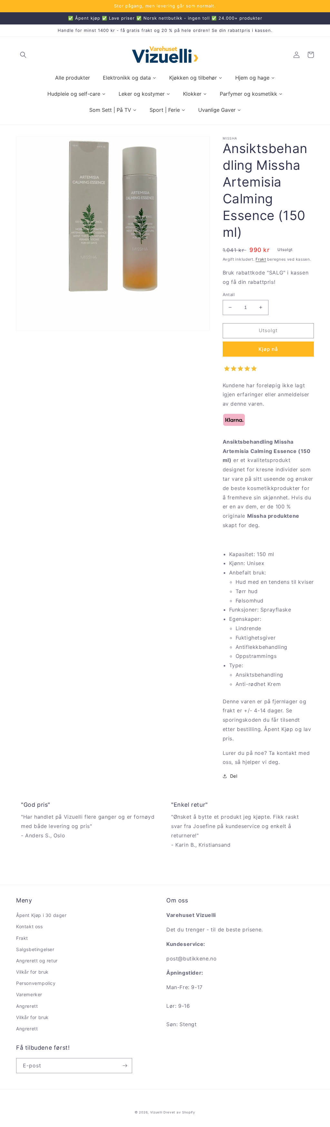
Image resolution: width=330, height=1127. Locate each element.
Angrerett (27, 1006)
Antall (229, 294)
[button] (23, 55)
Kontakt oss (29, 926)
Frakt (261, 259)
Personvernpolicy (36, 983)
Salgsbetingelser (35, 949)
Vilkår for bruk (32, 972)
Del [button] (234, 776)
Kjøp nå (268, 349)
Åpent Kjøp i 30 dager (41, 915)
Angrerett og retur (37, 960)
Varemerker (29, 994)
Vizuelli (156, 1112)
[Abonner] (125, 1065)
